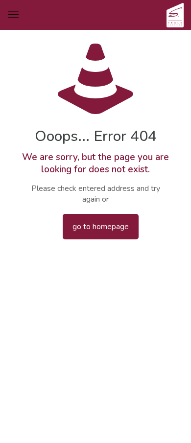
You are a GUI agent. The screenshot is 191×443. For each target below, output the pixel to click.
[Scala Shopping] (175, 14)
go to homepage (100, 227)
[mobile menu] (13, 14)
